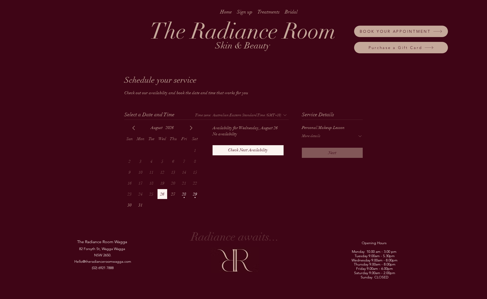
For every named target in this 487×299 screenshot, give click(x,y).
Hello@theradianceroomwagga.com (102, 261)
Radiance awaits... (235, 237)
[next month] (191, 128)
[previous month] (134, 128)
